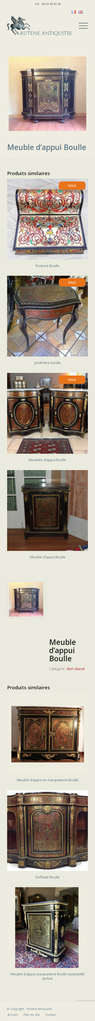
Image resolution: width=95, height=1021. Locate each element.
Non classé (76, 668)
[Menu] (80, 25)
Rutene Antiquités (39, 1009)
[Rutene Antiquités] (39, 25)
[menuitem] (80, 25)
